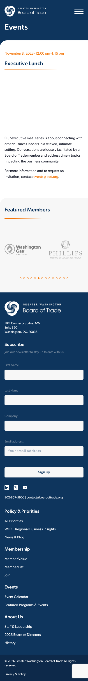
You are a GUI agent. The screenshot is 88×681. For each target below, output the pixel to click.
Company (11, 416)
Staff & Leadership (18, 627)
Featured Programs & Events (26, 605)
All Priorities (14, 521)
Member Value (16, 559)
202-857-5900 (14, 497)
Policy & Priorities (22, 511)
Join (7, 575)
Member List (14, 567)
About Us (14, 617)
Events (11, 587)
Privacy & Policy (15, 674)
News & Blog (14, 537)
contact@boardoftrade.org (45, 497)
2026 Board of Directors (23, 635)
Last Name (11, 390)
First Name (12, 365)
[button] (20, 278)
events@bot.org (45, 177)
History (10, 643)
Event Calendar (16, 597)
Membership (17, 549)
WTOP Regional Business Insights (30, 529)
